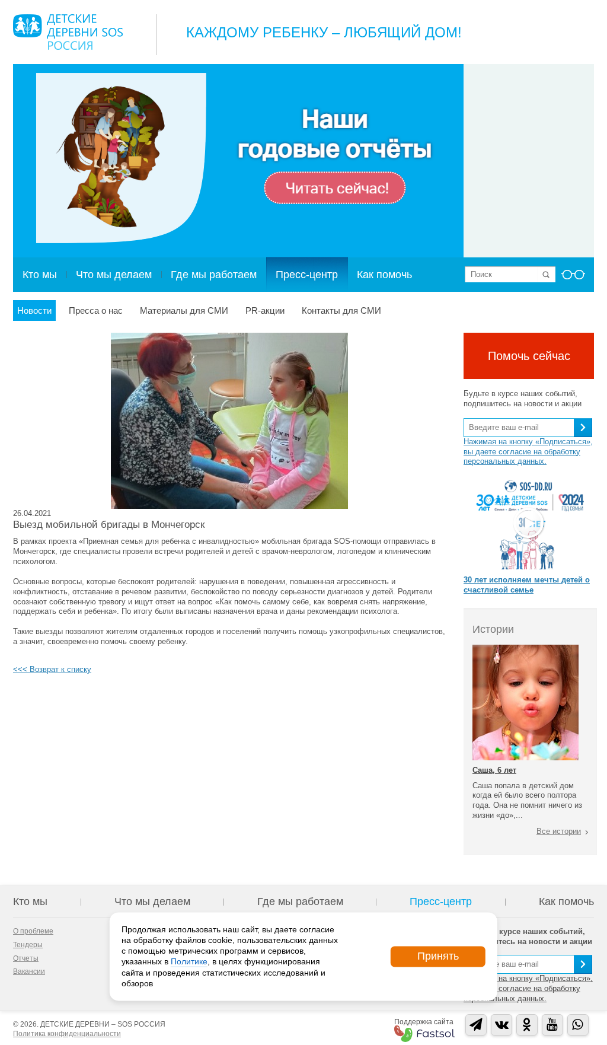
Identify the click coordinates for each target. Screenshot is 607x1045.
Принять (438, 956)
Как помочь (384, 275)
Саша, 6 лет (494, 770)
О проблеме (33, 931)
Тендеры (28, 945)
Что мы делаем (114, 275)
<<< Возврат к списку (52, 669)
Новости (34, 310)
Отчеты (26, 958)
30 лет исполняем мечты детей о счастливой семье (527, 584)
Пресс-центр (307, 275)
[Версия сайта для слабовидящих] (573, 278)
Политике (189, 962)
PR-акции (265, 310)
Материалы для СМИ (184, 310)
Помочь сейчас (529, 355)
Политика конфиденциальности (67, 1034)
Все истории (558, 831)
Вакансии (29, 971)
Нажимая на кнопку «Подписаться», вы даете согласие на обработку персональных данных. (528, 451)
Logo (68, 32)
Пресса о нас (96, 310)
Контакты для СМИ (341, 310)
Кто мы (40, 275)
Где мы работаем (214, 275)
